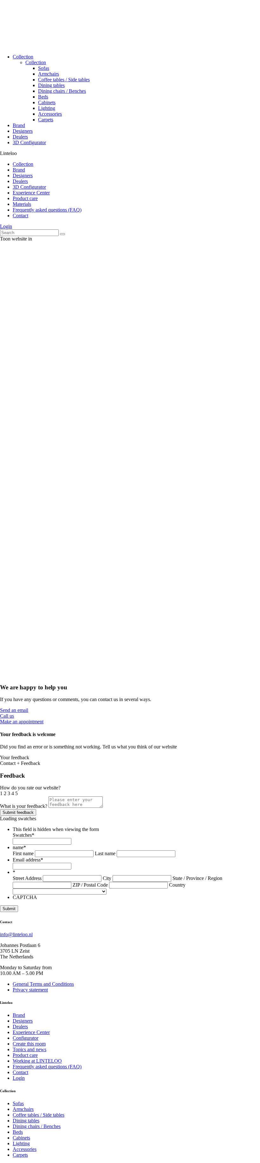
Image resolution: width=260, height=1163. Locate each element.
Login (6, 226)
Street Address (27, 878)
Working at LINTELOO (37, 1061)
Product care (25, 198)
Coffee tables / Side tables (64, 79)
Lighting (46, 108)
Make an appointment (21, 721)
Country (177, 885)
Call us (7, 716)
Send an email (14, 710)
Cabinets (46, 102)
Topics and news (29, 1049)
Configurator (25, 1038)
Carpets (45, 119)
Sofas (43, 68)
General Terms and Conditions (43, 984)
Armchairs (48, 74)
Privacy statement (30, 989)
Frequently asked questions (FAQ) (47, 210)
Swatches (23, 835)
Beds (43, 96)
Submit (9, 908)
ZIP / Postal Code (90, 885)
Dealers (20, 136)
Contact (20, 215)
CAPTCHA (25, 897)
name (19, 847)
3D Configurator (29, 142)
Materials (22, 204)
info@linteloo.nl (16, 934)
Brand (19, 125)
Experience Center (31, 192)
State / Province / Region (197, 878)
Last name (105, 853)
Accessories (50, 114)
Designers (23, 131)
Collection (23, 56)
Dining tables (51, 85)
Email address (28, 859)
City (107, 878)
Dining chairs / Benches (62, 91)
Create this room (29, 1043)
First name (23, 853)
